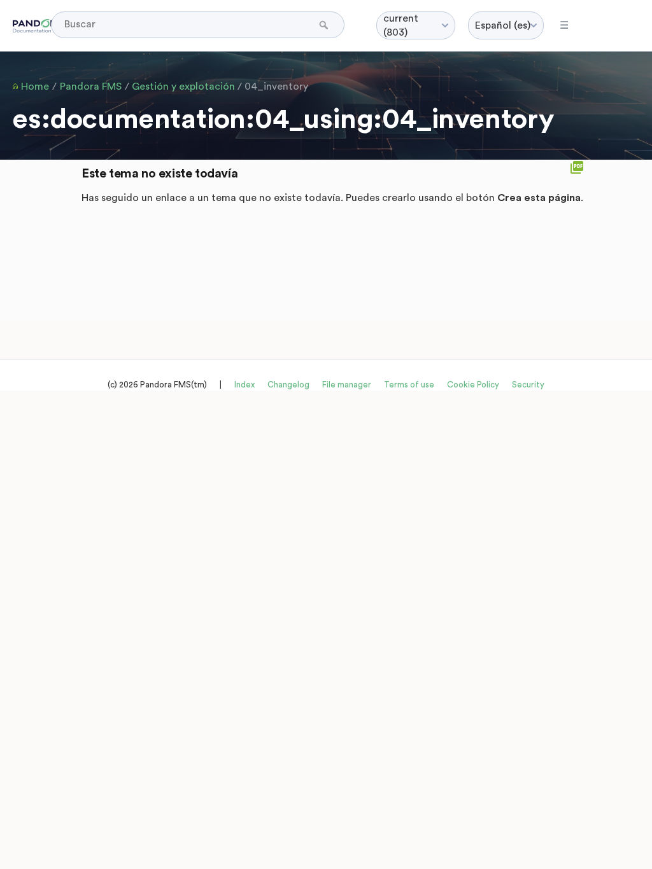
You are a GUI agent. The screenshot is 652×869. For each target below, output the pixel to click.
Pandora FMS (91, 86)
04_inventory (276, 86)
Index (244, 384)
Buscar (325, 24)
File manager (346, 384)
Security (528, 384)
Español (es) (502, 25)
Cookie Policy (473, 384)
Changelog (288, 384)
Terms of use (409, 384)
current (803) (400, 25)
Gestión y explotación (183, 86)
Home (35, 86)
